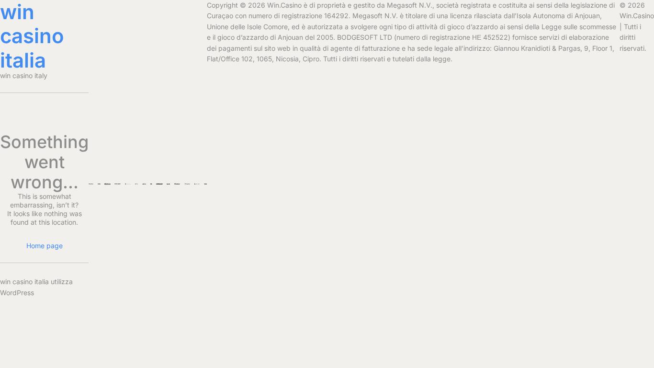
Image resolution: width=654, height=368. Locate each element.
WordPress (17, 292)
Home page (44, 246)
